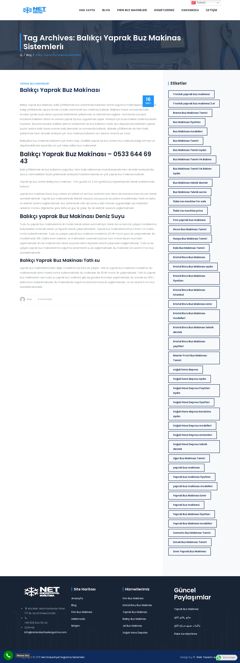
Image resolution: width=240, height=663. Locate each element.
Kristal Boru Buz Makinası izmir (192, 304)
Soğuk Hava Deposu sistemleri (192, 435)
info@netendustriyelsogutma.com (45, 632)
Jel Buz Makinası (132, 626)
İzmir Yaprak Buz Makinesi (189, 551)
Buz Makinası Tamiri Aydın (189, 150)
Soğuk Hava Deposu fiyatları (191, 402)
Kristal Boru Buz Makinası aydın (193, 266)
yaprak (49, 216)
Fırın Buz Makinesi (81, 612)
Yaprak (44, 260)
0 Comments (45, 299)
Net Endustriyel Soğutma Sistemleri (62, 657)
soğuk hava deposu (185, 369)
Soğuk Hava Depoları (135, 632)
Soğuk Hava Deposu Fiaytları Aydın (191, 390)
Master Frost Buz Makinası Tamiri (190, 358)
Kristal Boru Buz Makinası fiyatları (189, 278)
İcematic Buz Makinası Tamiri (192, 533)
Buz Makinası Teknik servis (190, 192)
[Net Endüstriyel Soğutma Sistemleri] (34, 10)
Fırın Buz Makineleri (132, 10)
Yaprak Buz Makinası (135, 612)
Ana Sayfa (87, 10)
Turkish (201, 2)
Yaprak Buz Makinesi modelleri (192, 523)
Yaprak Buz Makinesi (186, 609)
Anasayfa (77, 598)
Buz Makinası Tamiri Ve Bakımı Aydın (192, 171)
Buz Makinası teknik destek (190, 183)
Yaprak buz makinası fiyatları (192, 477)
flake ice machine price (188, 210)
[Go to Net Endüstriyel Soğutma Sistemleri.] (21, 55)
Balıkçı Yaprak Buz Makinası (60, 90)
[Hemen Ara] (8, 655)
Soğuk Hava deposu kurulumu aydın (192, 414)
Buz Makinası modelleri (188, 131)
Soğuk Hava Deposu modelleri (192, 425)
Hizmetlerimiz (164, 10)
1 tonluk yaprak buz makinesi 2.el (194, 103)
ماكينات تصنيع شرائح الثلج (187, 625)
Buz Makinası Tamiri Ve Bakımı (192, 159)
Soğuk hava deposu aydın (189, 379)
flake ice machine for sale (189, 201)
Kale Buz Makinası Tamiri (189, 248)
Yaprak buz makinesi (186, 505)
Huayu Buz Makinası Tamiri (190, 238)
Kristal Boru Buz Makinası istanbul (189, 292)
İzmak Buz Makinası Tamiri (190, 542)
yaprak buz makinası (186, 467)
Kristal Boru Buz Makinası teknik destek (193, 330)
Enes (29, 299)
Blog (106, 10)
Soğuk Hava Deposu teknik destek (190, 446)
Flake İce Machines (185, 634)
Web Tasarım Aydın (208, 657)
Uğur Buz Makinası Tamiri (189, 458)
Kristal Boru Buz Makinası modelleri (189, 316)
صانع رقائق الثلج (182, 617)
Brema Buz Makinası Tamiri (190, 113)
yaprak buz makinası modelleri (193, 486)
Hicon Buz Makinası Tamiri (189, 229)
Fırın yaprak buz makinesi (189, 220)
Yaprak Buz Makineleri (34, 83)
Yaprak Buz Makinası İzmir (189, 495)
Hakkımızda (190, 10)
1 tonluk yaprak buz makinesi (191, 94)
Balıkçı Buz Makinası (134, 619)
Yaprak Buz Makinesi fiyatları (191, 514)
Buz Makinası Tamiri (186, 141)
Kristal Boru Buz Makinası (189, 257)
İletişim (211, 10)
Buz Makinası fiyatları (187, 122)
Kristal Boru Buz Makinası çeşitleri (189, 344)
